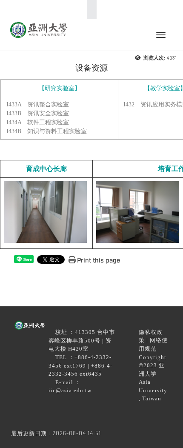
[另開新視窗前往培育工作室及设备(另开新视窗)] (138, 212)
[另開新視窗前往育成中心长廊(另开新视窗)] (46, 212)
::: (89, 9)
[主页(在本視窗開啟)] (38, 29)
